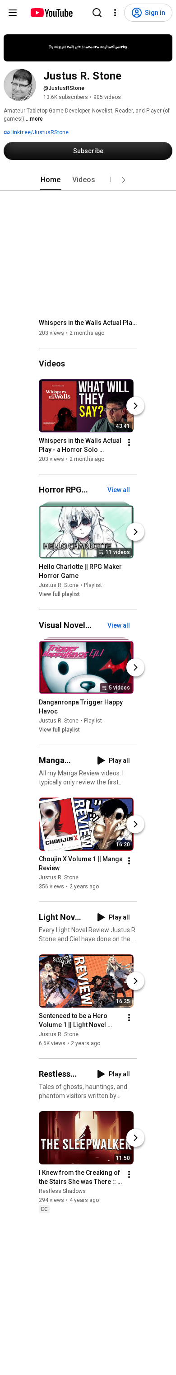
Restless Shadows (62, 1191)
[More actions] (129, 442)
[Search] (97, 12)
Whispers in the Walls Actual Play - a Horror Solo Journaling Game (88, 322)
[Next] (135, 406)
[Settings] (115, 12)
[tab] (50, 180)
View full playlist (59, 594)
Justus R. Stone (59, 585)
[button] (123, 180)
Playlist (93, 585)
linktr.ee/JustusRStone (39, 132)
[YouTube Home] (51, 12)
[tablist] (88, 180)
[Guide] (12, 12)
